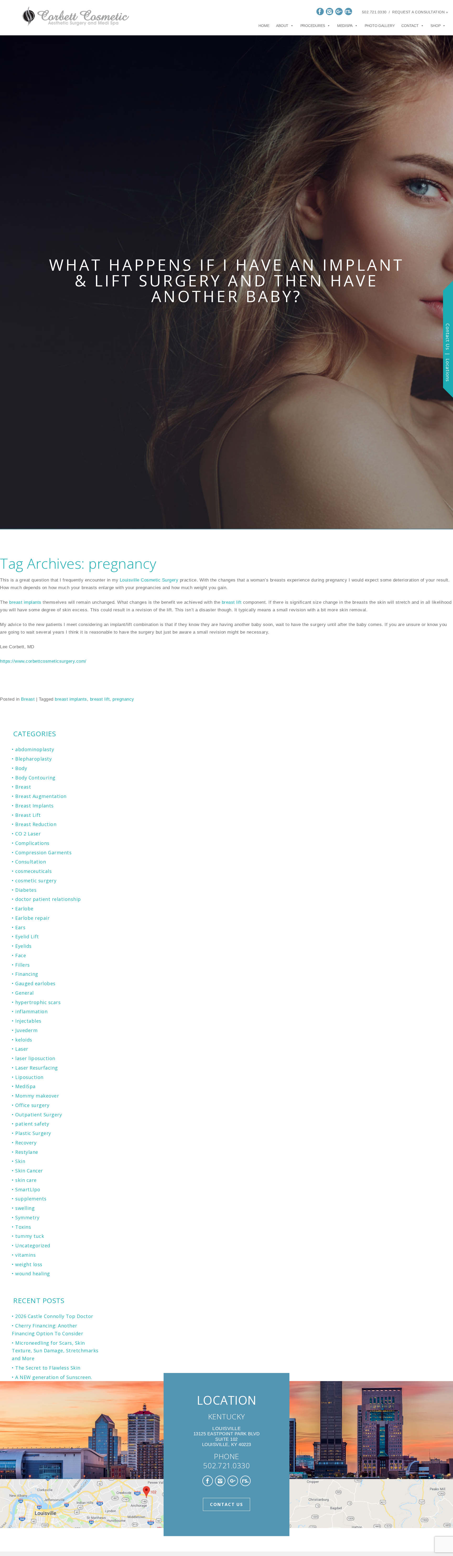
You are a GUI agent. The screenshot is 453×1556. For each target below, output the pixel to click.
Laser (21, 1049)
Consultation (30, 862)
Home (263, 26)
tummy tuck (29, 1236)
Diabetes (25, 890)
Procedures (312, 26)
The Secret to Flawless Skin (47, 1368)
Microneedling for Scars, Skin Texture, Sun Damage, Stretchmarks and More (55, 1351)
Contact (409, 26)
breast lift (232, 602)
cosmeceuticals (33, 871)
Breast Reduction (35, 824)
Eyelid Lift (27, 936)
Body (21, 768)
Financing (26, 974)
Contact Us (226, 1504)
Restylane (26, 1152)
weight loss (28, 1264)
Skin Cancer (29, 1170)
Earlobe (24, 908)
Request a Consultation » (420, 12)
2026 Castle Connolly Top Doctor (54, 1316)
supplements (31, 1198)
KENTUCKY (226, 1416)
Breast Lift (28, 815)
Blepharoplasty (33, 759)
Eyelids (23, 946)
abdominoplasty (34, 749)
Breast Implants (34, 805)
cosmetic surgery (35, 880)
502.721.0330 (374, 12)
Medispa (345, 26)
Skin (20, 1161)
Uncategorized (32, 1245)
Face (20, 955)
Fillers (22, 965)
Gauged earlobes (35, 983)
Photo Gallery (380, 26)
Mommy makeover (37, 1096)
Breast (28, 699)
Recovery (25, 1142)
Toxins (23, 1227)
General (24, 993)
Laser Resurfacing (36, 1068)
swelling (25, 1208)
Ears (20, 927)
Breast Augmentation (41, 796)
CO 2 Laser (28, 833)
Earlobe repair (32, 918)
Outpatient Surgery (38, 1114)
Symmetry (27, 1217)
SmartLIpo (27, 1189)
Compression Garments (43, 852)
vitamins (25, 1255)
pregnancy (123, 699)
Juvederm (26, 1030)
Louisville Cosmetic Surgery (150, 580)
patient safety (32, 1124)
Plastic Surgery (33, 1133)
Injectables (28, 1021)
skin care (26, 1180)
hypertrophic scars (38, 1002)
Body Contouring (35, 777)
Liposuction (29, 1077)
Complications (32, 843)
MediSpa (25, 1086)
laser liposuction (35, 1058)
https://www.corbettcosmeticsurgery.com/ (43, 661)
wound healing (32, 1273)
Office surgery (32, 1105)
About (282, 26)
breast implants (26, 602)
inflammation (31, 1011)
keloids (23, 1040)
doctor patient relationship (48, 899)
